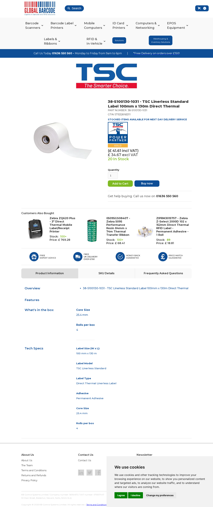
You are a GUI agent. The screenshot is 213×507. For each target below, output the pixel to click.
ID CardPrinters (118, 25)
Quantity (113, 169)
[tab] (49, 273)
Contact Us (84, 460)
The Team (27, 465)
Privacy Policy (29, 480)
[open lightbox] (63, 141)
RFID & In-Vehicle (94, 41)
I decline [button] (135, 495)
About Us (26, 460)
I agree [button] (121, 495)
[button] (202, 8)
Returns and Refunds (33, 475)
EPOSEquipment (176, 25)
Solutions (119, 40)
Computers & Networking (146, 25)
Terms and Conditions (33, 470)
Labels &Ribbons (50, 41)
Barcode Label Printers (62, 25)
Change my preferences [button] (160, 495)
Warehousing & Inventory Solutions (160, 40)
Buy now (147, 183)
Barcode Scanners (32, 25)
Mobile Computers (93, 25)
